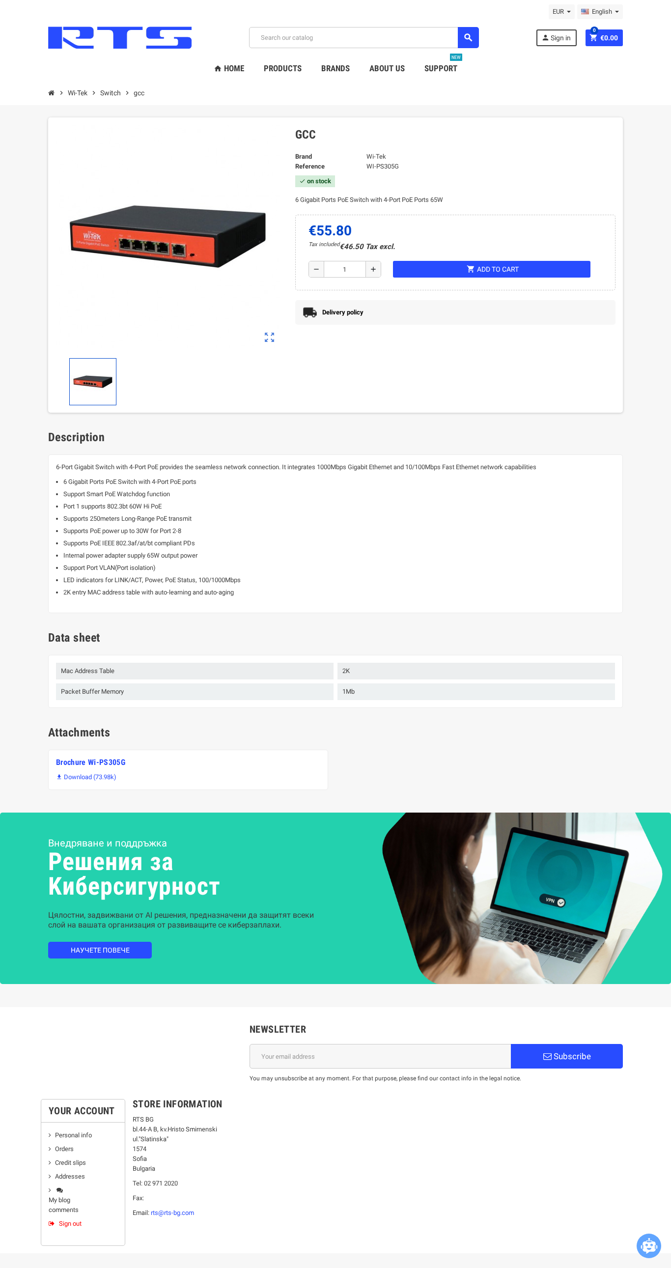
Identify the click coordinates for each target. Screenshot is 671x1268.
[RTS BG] (120, 37)
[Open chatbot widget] (649, 1246)
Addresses (70, 1176)
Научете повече (100, 950)
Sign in (556, 37)
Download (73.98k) (86, 777)
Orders (64, 1149)
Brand (303, 156)
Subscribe (571, 1056)
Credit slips (70, 1162)
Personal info (73, 1135)
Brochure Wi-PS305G (90, 762)
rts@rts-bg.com (172, 1212)
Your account (82, 1111)
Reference (310, 166)
